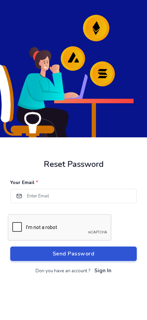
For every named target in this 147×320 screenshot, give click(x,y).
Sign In (102, 270)
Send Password (74, 254)
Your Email (24, 182)
